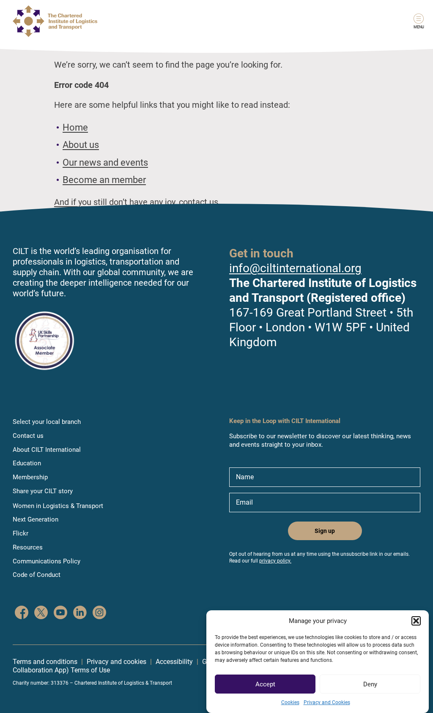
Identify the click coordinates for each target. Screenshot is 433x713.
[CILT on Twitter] (41, 613)
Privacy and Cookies (327, 702)
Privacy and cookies (116, 662)
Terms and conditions (45, 662)
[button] (416, 621)
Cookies (290, 702)
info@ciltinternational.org (295, 268)
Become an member (104, 180)
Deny (370, 684)
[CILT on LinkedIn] (80, 613)
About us (81, 144)
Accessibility (174, 662)
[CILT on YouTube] (60, 613)
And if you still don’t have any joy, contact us (136, 202)
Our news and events (105, 162)
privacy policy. (275, 561)
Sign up (325, 530)
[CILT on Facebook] (21, 613)
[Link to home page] (55, 21)
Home (75, 127)
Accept (265, 684)
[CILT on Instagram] (99, 613)
